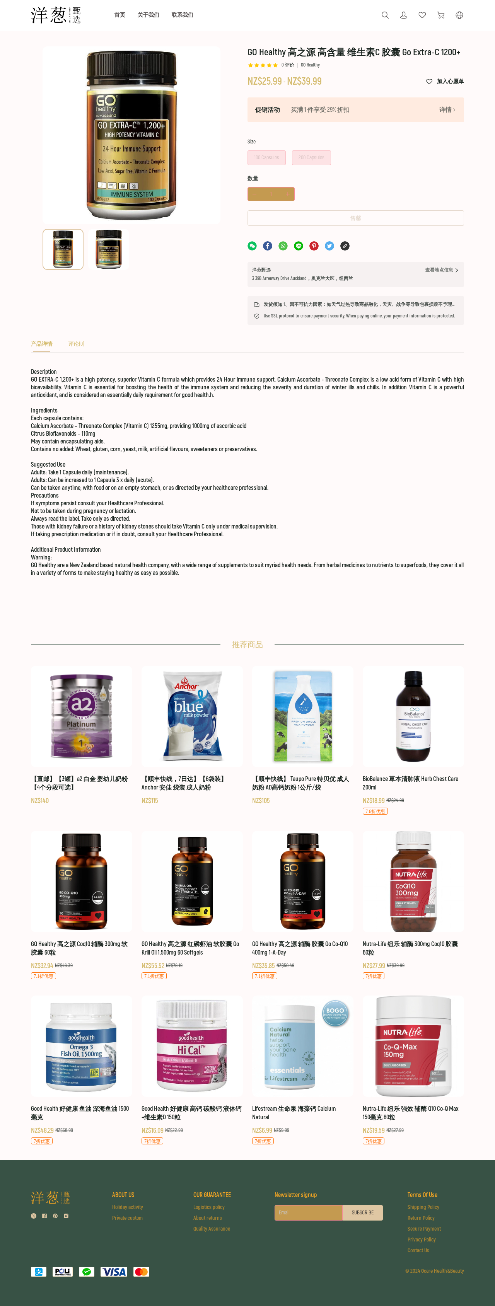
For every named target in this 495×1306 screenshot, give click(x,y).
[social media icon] (33, 1217)
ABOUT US (123, 1195)
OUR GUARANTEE (212, 1195)
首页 (119, 15)
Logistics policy (209, 1207)
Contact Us (418, 1250)
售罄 (355, 218)
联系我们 (182, 15)
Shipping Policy (423, 1207)
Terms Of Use (422, 1195)
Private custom (127, 1218)
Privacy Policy (422, 1239)
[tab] (42, 346)
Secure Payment (424, 1229)
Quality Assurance (211, 1229)
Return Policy (421, 1218)
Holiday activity (127, 1207)
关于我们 (148, 15)
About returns (207, 1218)
